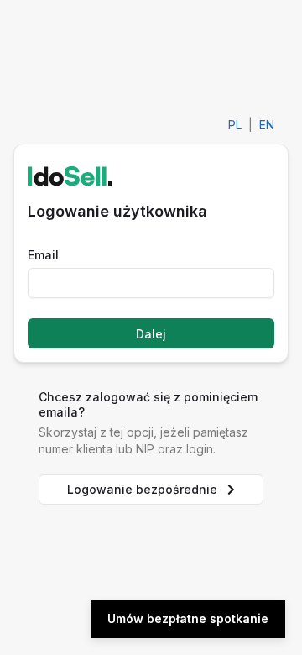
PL (235, 125)
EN (266, 125)
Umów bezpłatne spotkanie (187, 618)
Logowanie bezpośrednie (142, 489)
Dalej (151, 334)
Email (43, 255)
